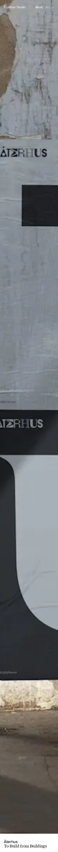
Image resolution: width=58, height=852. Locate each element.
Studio (49, 7)
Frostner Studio (14, 7)
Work (39, 7)
